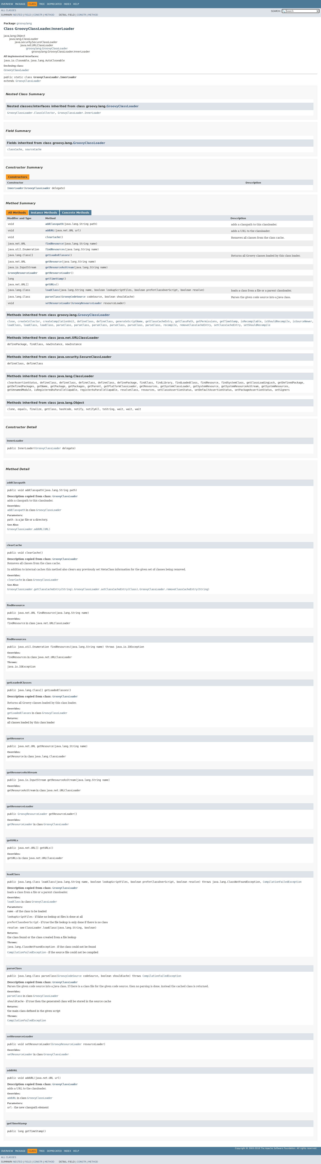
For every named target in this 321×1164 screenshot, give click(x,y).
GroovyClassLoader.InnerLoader (79, 112)
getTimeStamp (54, 278)
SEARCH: (276, 11)
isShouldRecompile (277, 321)
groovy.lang (24, 23)
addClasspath (54, 223)
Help (76, 4)
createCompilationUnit (58, 321)
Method (49, 15)
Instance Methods (44, 212)
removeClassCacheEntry (195, 325)
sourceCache (33, 149)
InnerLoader (15, 188)
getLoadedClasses (57, 255)
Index (67, 4)
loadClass (52, 289)
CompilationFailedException (282, 881)
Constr (37, 15)
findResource (54, 243)
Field (28, 15)
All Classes (8, 10)
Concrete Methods (75, 212)
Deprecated (54, 4)
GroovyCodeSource (73, 296)
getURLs (50, 284)
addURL (49, 230)
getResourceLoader (58, 272)
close (11, 321)
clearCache (52, 237)
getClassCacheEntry (158, 321)
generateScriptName (129, 321)
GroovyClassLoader (16, 70)
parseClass (52, 296)
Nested (17, 15)
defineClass (85, 321)
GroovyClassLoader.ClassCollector (31, 112)
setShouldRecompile (257, 325)
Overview (7, 4)
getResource (53, 261)
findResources (55, 249)
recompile (170, 325)
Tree (42, 4)
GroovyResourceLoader (23, 272)
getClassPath (184, 321)
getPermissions (206, 321)
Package (20, 4)
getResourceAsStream (59, 267)
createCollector (29, 321)
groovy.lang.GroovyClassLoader (47, 48)
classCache (14, 149)
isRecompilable (251, 321)
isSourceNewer (302, 321)
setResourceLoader (58, 303)
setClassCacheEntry (227, 325)
